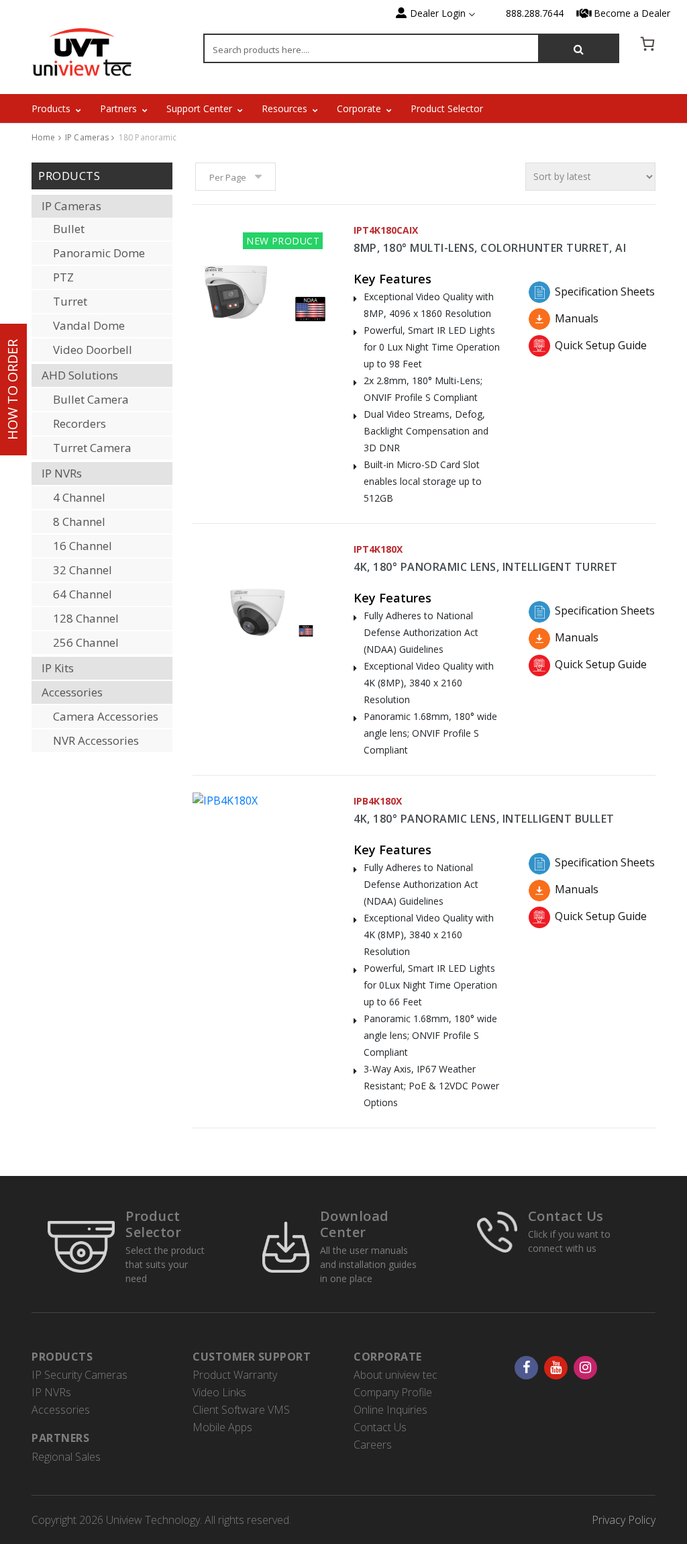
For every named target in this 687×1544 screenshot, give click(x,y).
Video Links (219, 1392)
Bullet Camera (91, 399)
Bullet (69, 228)
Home (44, 137)
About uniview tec (395, 1374)
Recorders (79, 423)
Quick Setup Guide (601, 345)
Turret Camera (92, 447)
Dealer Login (438, 13)
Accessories (72, 692)
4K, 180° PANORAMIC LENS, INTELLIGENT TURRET (486, 566)
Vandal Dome (89, 325)
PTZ (63, 277)
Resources (284, 108)
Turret (70, 301)
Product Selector (447, 108)
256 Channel (86, 642)
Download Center (354, 1224)
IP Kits (58, 668)
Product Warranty (235, 1374)
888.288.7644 (535, 13)
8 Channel (79, 521)
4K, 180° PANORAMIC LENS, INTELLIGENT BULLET (484, 818)
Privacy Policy (623, 1519)
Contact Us (566, 1216)
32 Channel (82, 570)
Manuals (576, 318)
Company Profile (393, 1392)
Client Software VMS (241, 1409)
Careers (373, 1444)
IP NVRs (62, 473)
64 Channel (82, 594)
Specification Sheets (602, 291)
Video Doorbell (92, 349)
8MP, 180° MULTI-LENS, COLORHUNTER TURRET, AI (490, 247)
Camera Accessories (105, 716)
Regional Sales (66, 1456)
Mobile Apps (222, 1427)
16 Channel (82, 545)
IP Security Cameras (79, 1374)
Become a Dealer (632, 13)
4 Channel (79, 497)
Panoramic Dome (99, 253)
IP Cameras (87, 137)
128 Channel (86, 618)
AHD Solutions (80, 375)
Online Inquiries (390, 1409)
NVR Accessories (96, 740)
